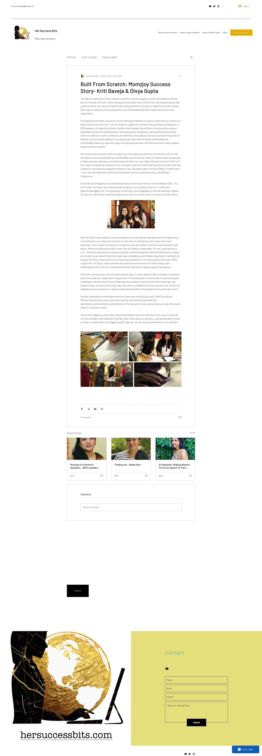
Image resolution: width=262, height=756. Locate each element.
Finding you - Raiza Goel (127, 464)
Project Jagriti (109, 57)
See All (192, 432)
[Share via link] (102, 409)
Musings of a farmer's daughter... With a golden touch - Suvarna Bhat (84, 466)
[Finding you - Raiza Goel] (131, 449)
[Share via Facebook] (82, 409)
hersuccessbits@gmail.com (22, 6)
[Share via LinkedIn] (95, 409)
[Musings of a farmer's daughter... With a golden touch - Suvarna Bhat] (86, 449)
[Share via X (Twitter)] (88, 409)
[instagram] (218, 6)
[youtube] (210, 6)
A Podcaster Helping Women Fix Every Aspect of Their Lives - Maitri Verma (174, 466)
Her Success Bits (46, 30)
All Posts (71, 57)
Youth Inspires (89, 57)
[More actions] (179, 76)
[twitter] (214, 6)
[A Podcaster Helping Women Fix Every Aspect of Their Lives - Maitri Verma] (175, 449)
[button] (191, 57)
